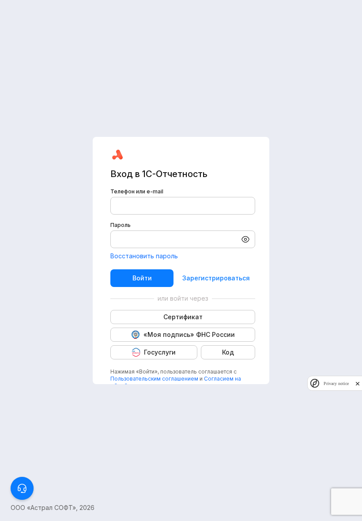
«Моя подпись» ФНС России (189, 334)
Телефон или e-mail (136, 191)
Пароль (120, 225)
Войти (142, 278)
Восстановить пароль (144, 256)
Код (228, 352)
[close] (357, 383)
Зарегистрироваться (216, 278)
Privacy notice (336, 383)
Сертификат (183, 317)
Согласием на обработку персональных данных (175, 382)
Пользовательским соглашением (154, 378)
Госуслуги (160, 352)
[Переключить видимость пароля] (245, 239)
